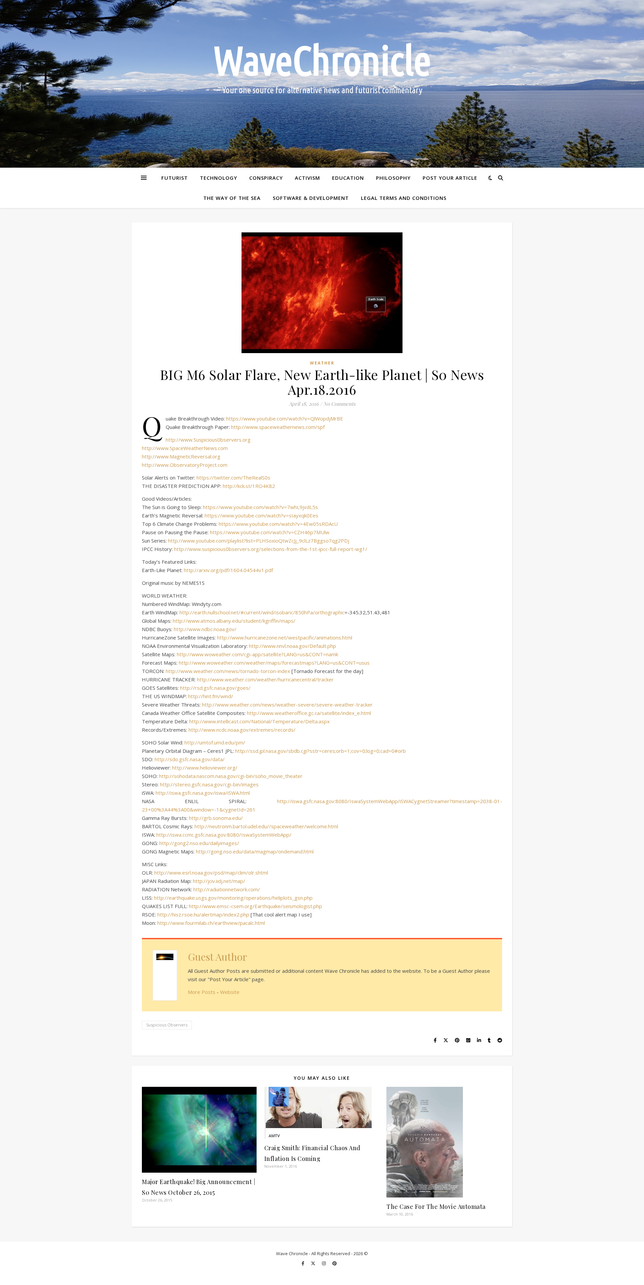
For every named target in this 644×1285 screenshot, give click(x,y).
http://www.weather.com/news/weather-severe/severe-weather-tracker (287, 704)
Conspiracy (266, 177)
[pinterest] (334, 1263)
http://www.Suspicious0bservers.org (208, 439)
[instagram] (324, 1263)
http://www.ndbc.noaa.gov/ (205, 629)
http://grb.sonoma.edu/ (216, 818)
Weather (322, 363)
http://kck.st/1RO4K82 (249, 486)
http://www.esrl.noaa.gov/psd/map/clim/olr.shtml (211, 872)
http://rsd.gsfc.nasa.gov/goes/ (215, 687)
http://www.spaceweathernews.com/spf (278, 427)
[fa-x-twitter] (313, 1263)
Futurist (174, 177)
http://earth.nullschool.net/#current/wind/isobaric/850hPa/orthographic (261, 612)
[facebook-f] (303, 1263)
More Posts (201, 992)
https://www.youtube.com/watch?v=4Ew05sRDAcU (278, 523)
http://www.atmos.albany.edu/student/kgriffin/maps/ (234, 620)
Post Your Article (450, 177)
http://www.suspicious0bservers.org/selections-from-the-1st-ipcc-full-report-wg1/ (270, 549)
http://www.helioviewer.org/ (204, 767)
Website (229, 992)
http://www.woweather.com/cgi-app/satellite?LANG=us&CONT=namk (257, 654)
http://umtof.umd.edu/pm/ (214, 742)
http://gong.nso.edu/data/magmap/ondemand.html (255, 851)
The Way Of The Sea (232, 197)
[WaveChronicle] (322, 84)
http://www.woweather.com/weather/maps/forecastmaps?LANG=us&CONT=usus (274, 662)
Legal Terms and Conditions (403, 197)
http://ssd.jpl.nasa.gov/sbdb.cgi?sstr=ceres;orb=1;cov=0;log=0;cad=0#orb (320, 750)
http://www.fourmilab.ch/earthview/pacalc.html (211, 922)
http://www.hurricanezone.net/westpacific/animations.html (284, 637)
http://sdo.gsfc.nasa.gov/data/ (190, 759)
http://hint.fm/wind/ (210, 696)
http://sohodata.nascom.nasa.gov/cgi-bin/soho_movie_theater (231, 776)
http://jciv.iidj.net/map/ (219, 881)
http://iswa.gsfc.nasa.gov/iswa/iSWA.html (203, 792)
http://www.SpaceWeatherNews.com (185, 448)
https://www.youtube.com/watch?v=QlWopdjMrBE (284, 418)
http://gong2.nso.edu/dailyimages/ (199, 843)
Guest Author (217, 956)
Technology (218, 177)
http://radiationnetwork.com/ (226, 889)
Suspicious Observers (166, 1025)
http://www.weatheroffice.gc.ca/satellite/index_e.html (309, 713)
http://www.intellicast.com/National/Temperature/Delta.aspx (259, 721)
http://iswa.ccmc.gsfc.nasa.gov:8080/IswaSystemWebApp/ (223, 834)
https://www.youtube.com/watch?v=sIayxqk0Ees (261, 515)
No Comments (339, 403)
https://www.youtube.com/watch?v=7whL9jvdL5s (260, 507)
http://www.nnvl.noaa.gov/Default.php (292, 645)
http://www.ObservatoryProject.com (184, 464)
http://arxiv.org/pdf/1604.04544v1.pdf (228, 570)
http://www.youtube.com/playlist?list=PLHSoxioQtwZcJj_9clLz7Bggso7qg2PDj (258, 540)
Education (348, 177)
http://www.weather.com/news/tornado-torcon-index (228, 671)
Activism (307, 177)
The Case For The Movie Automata (436, 1207)
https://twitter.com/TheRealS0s (233, 477)
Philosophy (393, 177)
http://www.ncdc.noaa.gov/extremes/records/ (242, 729)
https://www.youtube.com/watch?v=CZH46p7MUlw (269, 532)
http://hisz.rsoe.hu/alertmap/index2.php (203, 914)
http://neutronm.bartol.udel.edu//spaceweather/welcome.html (266, 826)
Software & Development (311, 197)
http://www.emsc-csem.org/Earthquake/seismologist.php (255, 906)
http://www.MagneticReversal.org (181, 456)
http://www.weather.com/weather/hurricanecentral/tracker (265, 679)
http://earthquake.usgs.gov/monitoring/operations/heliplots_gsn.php (233, 897)
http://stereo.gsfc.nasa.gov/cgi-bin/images (209, 784)
